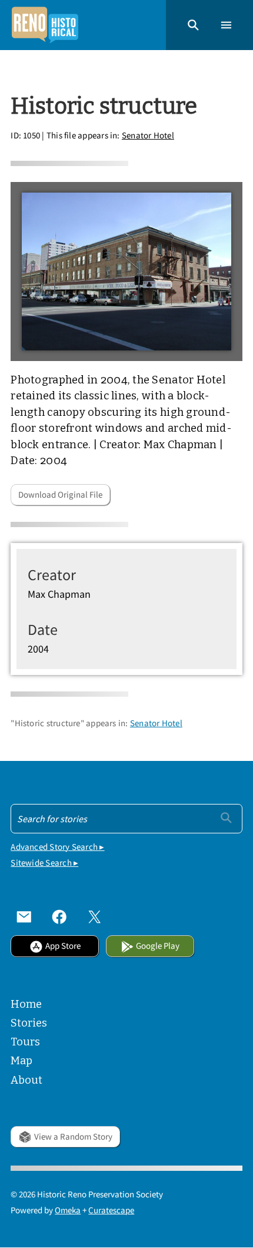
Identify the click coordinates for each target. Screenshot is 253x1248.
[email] (24, 917)
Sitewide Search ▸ (44, 862)
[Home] (44, 25)
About (26, 1080)
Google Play (157, 945)
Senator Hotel (148, 135)
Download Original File (60, 494)
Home (26, 1004)
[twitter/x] (94, 917)
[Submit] (226, 817)
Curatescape (111, 1210)
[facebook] (59, 917)
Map (21, 1060)
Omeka (68, 1210)
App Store (63, 945)
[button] (193, 25)
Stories (29, 1023)
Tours (25, 1041)
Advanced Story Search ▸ (57, 846)
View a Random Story (73, 1136)
